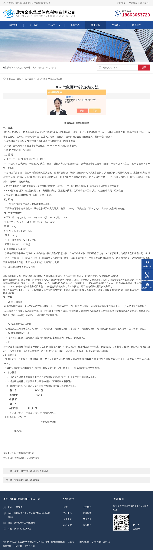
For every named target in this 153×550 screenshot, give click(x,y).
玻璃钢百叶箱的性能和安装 (26, 480)
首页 (19, 79)
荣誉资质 (87, 519)
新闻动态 (87, 513)
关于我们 (33, 25)
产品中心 (52, 25)
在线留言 (133, 3)
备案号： (72, 542)
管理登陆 (7, 546)
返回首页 (121, 3)
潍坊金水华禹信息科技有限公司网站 (31, 3)
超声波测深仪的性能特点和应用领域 (31, 471)
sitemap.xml (84, 542)
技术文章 (95, 25)
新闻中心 (75, 25)
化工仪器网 (29, 546)
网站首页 (13, 25)
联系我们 (144, 3)
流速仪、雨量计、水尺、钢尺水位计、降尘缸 (36, 67)
